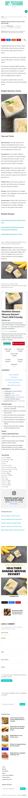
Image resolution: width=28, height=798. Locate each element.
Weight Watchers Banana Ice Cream (11, 234)
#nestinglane (14, 504)
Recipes (4, 769)
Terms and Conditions (7, 775)
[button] (2, 331)
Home (2, 16)
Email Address (4, 659)
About (3, 773)
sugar (13, 393)
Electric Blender (14, 375)
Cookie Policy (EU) (7, 779)
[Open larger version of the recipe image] (14, 301)
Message (3, 638)
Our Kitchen (5, 771)
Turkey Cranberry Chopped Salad (11, 523)
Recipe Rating (4, 632)
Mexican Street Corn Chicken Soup (11, 526)
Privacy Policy (5, 777)
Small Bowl (14, 377)
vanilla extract (15, 395)
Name (2, 652)
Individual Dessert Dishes (14, 380)
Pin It (18, 602)
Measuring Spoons (14, 382)
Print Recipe (7, 343)
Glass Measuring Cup (14, 385)
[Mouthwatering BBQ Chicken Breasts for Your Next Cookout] (7, 612)
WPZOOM (24, 795)
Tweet (5, 602)
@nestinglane (15, 502)
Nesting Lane (10, 26)
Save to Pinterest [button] (19, 343)
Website (3, 667)
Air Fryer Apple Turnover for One (10, 516)
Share (12, 602)
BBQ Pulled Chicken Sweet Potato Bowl (12, 530)
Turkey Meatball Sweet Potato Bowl (11, 519)
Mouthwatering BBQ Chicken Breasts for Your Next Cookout (17, 612)
